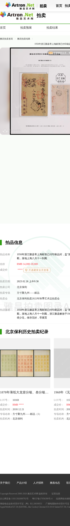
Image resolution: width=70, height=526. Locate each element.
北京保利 (22, 287)
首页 (3, 27)
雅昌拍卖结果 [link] (23, 39)
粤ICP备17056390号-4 (42, 498)
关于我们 (5, 482)
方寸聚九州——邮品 (28, 293)
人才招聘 (38, 482)
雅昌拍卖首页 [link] (6, 39)
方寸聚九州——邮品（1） (27, 414)
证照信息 (56, 493)
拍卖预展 (26, 27)
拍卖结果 (52, 27)
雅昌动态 (55, 482)
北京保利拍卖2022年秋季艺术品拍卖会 (38, 298)
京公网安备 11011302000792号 (14, 498)
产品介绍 (22, 482)
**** (20, 270)
